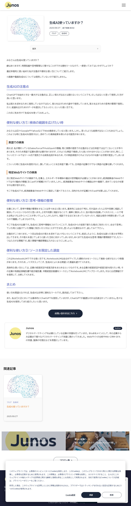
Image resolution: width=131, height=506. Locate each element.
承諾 (91, 495)
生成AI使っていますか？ (18, 407)
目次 (34, 49)
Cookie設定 (70, 495)
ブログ (54, 33)
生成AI (64, 33)
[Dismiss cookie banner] (121, 466)
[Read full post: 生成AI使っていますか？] (23, 386)
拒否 (111, 495)
